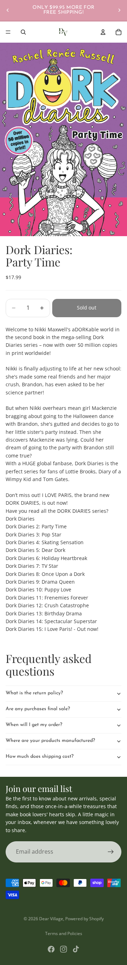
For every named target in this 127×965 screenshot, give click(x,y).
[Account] (103, 32)
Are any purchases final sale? (38, 709)
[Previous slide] (8, 10)
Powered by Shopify (84, 919)
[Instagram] (63, 949)
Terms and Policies (63, 933)
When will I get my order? (34, 724)
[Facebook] (51, 949)
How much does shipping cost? (39, 756)
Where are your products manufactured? (50, 740)
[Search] (23, 32)
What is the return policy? (34, 693)
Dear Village (51, 919)
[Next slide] (119, 10)
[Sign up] (110, 851)
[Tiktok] (76, 949)
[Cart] (118, 32)
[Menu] (8, 32)
